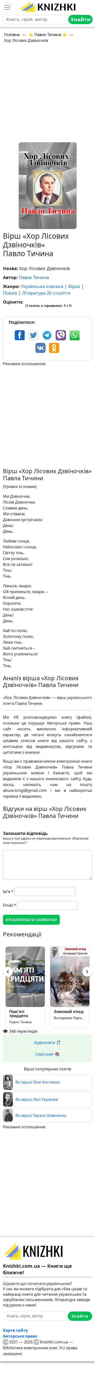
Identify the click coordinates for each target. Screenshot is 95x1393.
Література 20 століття (46, 293)
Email (9, 905)
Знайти (80, 19)
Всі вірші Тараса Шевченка (40, 1115)
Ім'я (8, 891)
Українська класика (42, 286)
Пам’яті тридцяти (18, 1014)
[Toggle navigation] (7, 7)
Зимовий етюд (69, 1012)
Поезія (10, 293)
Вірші (74, 286)
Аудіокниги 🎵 (47, 1042)
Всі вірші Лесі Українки (36, 1099)
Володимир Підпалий (70, 1018)
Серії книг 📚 (47, 1054)
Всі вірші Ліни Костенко (37, 1082)
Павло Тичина (34, 277)
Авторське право (20, 1336)
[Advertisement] (47, 94)
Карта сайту (15, 1330)
